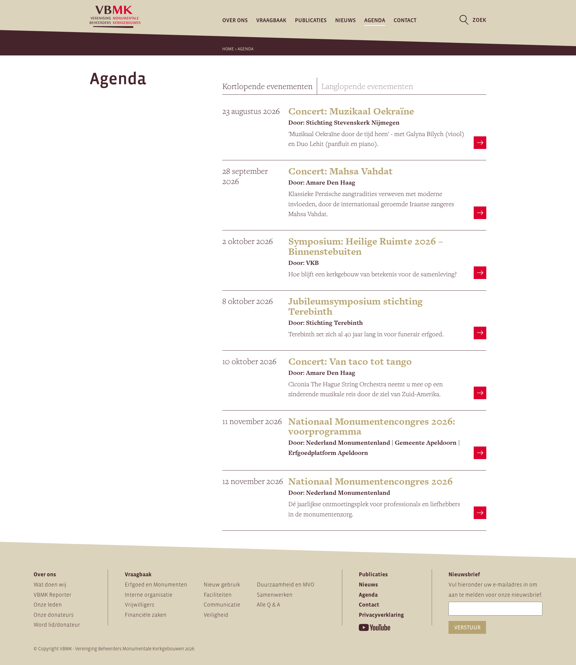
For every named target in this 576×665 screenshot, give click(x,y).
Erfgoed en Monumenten (156, 584)
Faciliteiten (218, 595)
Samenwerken (274, 595)
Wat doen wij (50, 584)
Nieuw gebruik (222, 584)
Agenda (374, 20)
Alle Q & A (268, 604)
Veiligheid (216, 615)
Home (228, 48)
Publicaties (311, 20)
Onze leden (48, 604)
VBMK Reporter (52, 595)
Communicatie (222, 604)
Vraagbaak (271, 20)
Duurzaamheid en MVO (285, 584)
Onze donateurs (54, 615)
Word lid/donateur (57, 625)
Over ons (235, 20)
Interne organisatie (148, 595)
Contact (405, 20)
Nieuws (345, 20)
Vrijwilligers (139, 604)
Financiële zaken (145, 615)
